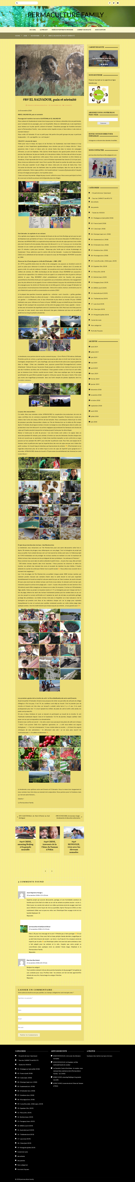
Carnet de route (84, 30)
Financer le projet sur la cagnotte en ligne (102, 81)
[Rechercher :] (26, 3)
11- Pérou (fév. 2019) (98, 271)
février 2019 (95, 379)
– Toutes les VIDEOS (98, 212)
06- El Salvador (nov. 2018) (100, 245)
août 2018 (94, 411)
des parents (95, 207)
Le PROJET (44, 30)
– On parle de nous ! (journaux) (101, 193)
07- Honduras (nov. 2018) (99, 250)
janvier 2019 (95, 384)
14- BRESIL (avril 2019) (98, 288)
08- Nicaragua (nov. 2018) (99, 255)
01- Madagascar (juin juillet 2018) (102, 218)
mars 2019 (94, 373)
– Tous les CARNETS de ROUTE (101, 198)
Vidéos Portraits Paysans (62, 30)
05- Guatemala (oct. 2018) (99, 239)
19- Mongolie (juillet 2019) (100, 314)
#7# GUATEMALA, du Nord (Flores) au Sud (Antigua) (34, 817)
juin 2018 (94, 422)
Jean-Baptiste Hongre (34, 892)
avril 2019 (94, 368)
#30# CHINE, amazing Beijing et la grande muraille (67, 1078)
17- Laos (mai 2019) (97, 304)
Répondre (30, 915)
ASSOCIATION (100, 30)
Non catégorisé (96, 325)
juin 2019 (94, 357)
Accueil (33, 30)
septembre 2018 (96, 405)
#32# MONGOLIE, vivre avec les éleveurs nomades (49, 847)
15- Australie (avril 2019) (99, 293)
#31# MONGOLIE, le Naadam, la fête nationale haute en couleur (74, 845)
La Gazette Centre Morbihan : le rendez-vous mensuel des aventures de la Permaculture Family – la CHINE (68, 1070)
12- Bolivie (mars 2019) (99, 277)
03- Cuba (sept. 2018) (98, 229)
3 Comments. (68, 105)
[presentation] (45, 871)
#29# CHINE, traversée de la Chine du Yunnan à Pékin (25, 845)
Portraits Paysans (97, 331)
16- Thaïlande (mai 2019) (99, 298)
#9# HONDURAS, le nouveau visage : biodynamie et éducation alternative (68, 817)
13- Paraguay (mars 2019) (99, 282)
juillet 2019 (94, 352)
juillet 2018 (94, 416)
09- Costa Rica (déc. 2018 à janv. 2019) (104, 261)
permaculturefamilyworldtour (37, 105)
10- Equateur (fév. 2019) (99, 266)
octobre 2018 (95, 400)
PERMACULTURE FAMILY (66, 15)
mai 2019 (94, 363)
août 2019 (94, 346)
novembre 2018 (96, 395)
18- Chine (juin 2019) (98, 309)
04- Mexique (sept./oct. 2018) (101, 234)
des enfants (95, 202)
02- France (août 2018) (98, 223)
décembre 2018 (96, 389)
